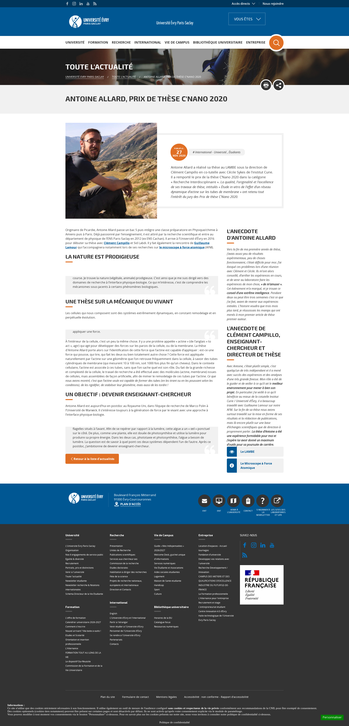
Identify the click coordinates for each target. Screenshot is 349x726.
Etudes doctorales (119, 567)
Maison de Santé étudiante (167, 580)
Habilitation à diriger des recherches (128, 572)
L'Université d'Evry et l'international (128, 617)
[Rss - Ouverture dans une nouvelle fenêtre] (95, 3)
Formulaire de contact (135, 697)
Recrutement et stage (209, 602)
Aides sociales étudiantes (167, 572)
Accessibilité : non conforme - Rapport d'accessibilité (216, 697)
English (113, 613)
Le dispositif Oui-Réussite (78, 661)
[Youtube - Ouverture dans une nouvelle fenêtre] (88, 3)
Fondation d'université (209, 554)
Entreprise (255, 42)
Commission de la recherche (124, 563)
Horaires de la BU (163, 617)
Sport (157, 589)
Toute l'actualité (124, 76)
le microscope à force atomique (181, 247)
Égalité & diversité (74, 559)
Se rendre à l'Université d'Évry (125, 635)
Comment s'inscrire (75, 626)
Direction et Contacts (120, 589)
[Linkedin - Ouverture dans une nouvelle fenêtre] (81, 3)
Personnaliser (332, 717)
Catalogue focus (162, 622)
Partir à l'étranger (119, 622)
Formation (98, 42)
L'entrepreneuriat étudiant (211, 607)
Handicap (159, 585)
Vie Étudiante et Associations (168, 567)
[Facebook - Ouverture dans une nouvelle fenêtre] (67, 3)
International (147, 42)
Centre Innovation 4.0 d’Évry (212, 611)
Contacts (114, 644)
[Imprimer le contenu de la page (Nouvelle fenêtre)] (266, 85)
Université (75, 42)
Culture (158, 593)
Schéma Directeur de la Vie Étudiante (84, 593)
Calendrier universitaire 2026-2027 (83, 622)
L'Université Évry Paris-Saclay (80, 545)
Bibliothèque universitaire (217, 42)
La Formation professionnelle (213, 593)
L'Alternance (71, 648)
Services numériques (164, 563)
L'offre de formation (75, 617)
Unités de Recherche (120, 550)
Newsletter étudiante (76, 580)
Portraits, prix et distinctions (79, 567)
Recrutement (72, 563)
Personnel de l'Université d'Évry (126, 630)
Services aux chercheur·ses (123, 559)
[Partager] (278, 85)
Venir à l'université (74, 572)
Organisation (72, 550)
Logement (159, 576)
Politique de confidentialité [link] (174, 722)
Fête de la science (119, 576)
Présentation (116, 545)
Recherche (121, 42)
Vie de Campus (177, 42)
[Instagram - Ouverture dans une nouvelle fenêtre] (74, 3)
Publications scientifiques (122, 554)
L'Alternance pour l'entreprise (213, 598)
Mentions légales (166, 697)
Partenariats (116, 639)
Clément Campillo (117, 243)
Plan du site (108, 697)
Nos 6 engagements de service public (84, 554)
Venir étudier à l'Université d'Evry (126, 626)
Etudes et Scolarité (74, 635)
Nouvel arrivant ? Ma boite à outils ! (83, 630)
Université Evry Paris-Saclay (84, 76)
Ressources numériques (166, 626)
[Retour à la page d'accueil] (88, 21)
